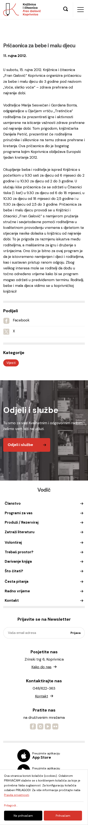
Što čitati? (14, 571)
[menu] (80, 9)
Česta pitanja (16, 581)
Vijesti (11, 363)
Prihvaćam (63, 816)
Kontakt (12, 600)
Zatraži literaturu (19, 532)
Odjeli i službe (20, 444)
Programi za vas (18, 513)
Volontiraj (13, 542)
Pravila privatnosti (16, 795)
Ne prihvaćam (23, 816)
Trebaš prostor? (19, 552)
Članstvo (13, 503)
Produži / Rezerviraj (21, 522)
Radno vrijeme (17, 591)
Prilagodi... (11, 805)
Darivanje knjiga (18, 561)
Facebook (21, 320)
